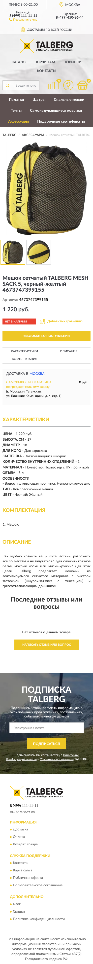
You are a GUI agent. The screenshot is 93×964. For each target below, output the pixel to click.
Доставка (20, 829)
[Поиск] (7, 85)
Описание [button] (68, 351)
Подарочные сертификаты (61, 121)
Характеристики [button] (24, 351)
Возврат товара (25, 844)
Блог (17, 904)
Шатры (38, 100)
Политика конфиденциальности (39, 919)
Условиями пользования (57, 759)
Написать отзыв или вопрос (46, 644)
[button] (23, 19)
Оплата (19, 837)
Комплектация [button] (24, 358)
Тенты (16, 110)
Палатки (16, 100)
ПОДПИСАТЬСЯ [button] (46, 744)
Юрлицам (45, 62)
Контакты (46, 71)
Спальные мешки (69, 100)
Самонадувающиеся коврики (56, 110)
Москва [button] (37, 374)
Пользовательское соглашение (37, 885)
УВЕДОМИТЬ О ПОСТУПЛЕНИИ (46, 335)
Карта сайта (22, 870)
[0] (82, 85)
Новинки (72, 62)
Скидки (19, 911)
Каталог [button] (20, 62)
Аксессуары (18, 121)
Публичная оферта (28, 878)
